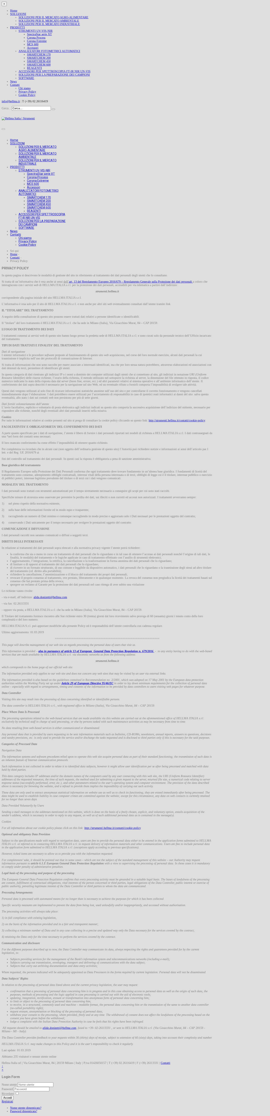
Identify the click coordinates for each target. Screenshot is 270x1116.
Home (13, 10)
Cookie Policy (27, 95)
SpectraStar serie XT (39, 34)
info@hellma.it (11, 101)
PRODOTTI (17, 27)
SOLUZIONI (18, 14)
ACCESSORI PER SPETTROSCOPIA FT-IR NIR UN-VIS (54, 71)
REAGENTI (34, 68)
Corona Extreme (37, 41)
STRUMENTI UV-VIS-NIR (36, 30)
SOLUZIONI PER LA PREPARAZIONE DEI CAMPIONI (54, 74)
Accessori (32, 47)
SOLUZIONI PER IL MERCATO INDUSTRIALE (49, 24)
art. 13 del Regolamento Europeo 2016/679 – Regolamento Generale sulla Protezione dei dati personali (131, 281)
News (13, 81)
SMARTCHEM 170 (39, 54)
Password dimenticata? (23, 1111)
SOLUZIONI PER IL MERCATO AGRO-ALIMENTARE (53, 17)
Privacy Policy (27, 91)
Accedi (7, 1097)
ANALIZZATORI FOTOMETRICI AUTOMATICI (49, 51)
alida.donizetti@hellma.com (50, 597)
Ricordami (8, 1093)
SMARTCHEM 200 (39, 57)
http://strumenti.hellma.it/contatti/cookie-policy (177, 420)
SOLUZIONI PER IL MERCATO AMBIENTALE (49, 20)
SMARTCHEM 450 (39, 61)
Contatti (15, 84)
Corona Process (36, 37)
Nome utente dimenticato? (25, 1107)
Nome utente (9, 1084)
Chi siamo (25, 88)
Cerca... (6, 108)
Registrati (7, 1101)
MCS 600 (32, 44)
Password (8, 1089)
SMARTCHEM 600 (39, 64)
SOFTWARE (26, 78)
